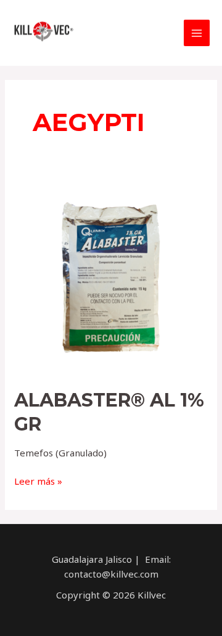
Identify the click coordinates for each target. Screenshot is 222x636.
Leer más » (38, 481)
